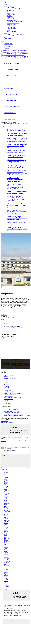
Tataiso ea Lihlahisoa (9, 375)
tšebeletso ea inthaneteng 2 (7, 422)
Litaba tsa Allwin (11, 35)
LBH (5, 37)
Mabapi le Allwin (8, 6)
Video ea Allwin (11, 10)
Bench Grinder (10, 13)
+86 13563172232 (8, 44)
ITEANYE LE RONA (9, 378)
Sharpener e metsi (11, 28)
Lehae (5, 4)
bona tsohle (3, 126)
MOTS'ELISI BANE (9, 119)
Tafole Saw (10, 17)
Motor (8, 30)
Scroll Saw (9, 16)
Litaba (5, 33)
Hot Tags (6, 376)
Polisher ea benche (11, 27)
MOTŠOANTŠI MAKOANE (12, 106)
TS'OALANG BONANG (10, 94)
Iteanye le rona (7, 38)
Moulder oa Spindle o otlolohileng (15, 25)
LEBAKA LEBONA (9, 88)
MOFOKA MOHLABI (10, 75)
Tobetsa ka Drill (11, 14)
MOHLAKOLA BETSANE (11, 63)
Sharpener (6, 400)
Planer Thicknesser (12, 24)
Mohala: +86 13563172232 (11, 409)
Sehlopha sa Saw (11, 18)
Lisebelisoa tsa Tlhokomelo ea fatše (16, 21)
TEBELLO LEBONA (10, 100)
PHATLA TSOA (8, 82)
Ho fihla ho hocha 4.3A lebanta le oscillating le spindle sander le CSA (13, 327)
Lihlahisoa (6, 11)
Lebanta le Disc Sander (13, 23)
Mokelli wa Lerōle (11, 20)
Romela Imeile (4, 421)
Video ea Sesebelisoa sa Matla (14, 9)
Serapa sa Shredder (12, 31)
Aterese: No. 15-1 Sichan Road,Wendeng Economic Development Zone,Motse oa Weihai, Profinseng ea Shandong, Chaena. (17, 414)
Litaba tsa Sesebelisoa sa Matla (14, 34)
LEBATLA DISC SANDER (11, 69)
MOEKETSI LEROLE (10, 113)
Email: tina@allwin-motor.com (11, 411)
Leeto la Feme (10, 7)
